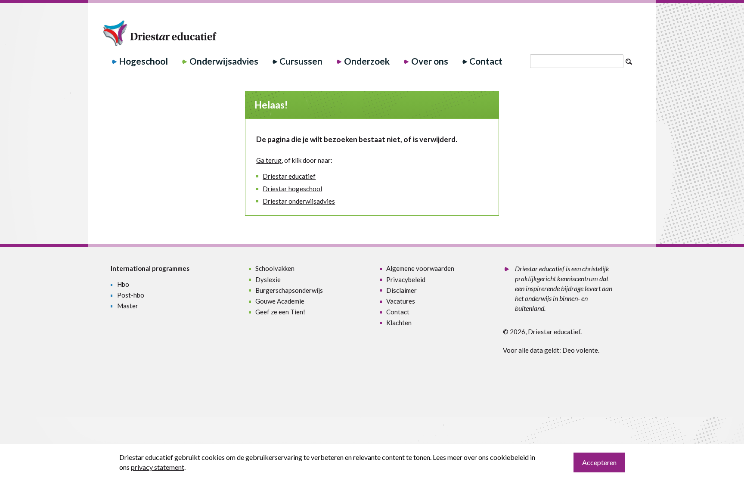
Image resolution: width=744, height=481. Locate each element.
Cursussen (300, 61)
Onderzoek (367, 61)
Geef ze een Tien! (280, 312)
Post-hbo (130, 295)
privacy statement (157, 467)
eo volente (582, 350)
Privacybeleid (405, 279)
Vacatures (400, 301)
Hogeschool (143, 61)
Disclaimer (401, 290)
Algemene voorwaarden (420, 268)
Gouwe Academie (279, 301)
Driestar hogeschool (292, 188)
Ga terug (269, 160)
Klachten (399, 322)
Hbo (123, 284)
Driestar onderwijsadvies (299, 201)
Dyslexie (268, 279)
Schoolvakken (274, 268)
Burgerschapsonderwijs (289, 290)
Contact (485, 61)
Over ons (429, 61)
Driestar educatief (289, 176)
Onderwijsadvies (223, 61)
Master (127, 306)
